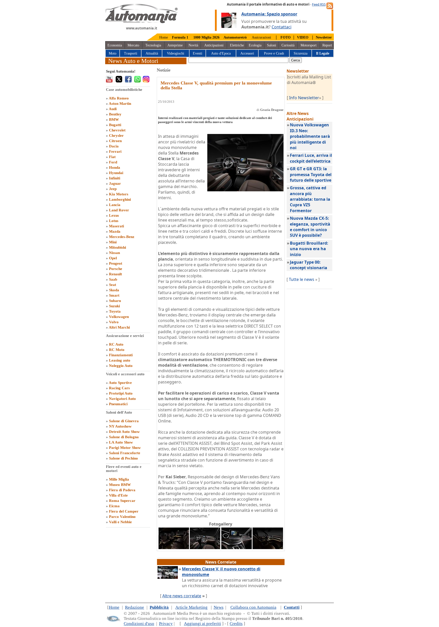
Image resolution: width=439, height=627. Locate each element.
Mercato (133, 45)
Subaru (115, 301)
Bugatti (115, 125)
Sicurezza (300, 53)
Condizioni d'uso (139, 623)
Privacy (166, 623)
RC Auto (116, 344)
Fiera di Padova (122, 490)
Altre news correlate (181, 596)
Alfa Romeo (119, 98)
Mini (113, 242)
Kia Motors (118, 194)
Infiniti (114, 178)
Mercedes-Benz (121, 237)
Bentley (115, 114)
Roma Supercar (122, 501)
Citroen (115, 141)
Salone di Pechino (123, 458)
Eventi (197, 53)
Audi (113, 109)
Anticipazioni (214, 45)
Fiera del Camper (123, 511)
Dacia (114, 146)
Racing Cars (119, 388)
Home (163, 37)
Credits (236, 623)
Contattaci (281, 27)
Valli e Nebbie (120, 522)
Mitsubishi (117, 247)
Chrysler (116, 135)
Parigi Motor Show (125, 448)
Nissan (114, 253)
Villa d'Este (118, 495)
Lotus (113, 221)
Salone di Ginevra (124, 421)
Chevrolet (117, 130)
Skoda (114, 290)
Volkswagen (119, 317)
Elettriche (237, 45)
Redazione (134, 607)
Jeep (113, 189)
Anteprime (175, 45)
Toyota (115, 311)
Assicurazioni (261, 37)
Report (327, 45)
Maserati (116, 226)
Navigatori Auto (122, 399)
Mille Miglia (119, 479)
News (219, 607)
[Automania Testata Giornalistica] (141, 22)
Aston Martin (120, 103)
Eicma (114, 506)
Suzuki (114, 306)
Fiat (112, 157)
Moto (112, 53)
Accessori (247, 53)
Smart (114, 295)
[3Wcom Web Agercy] (113, 620)
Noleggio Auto (121, 366)
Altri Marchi (119, 327)
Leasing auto (119, 360)
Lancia (114, 205)
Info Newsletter (304, 97)
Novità (193, 45)
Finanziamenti (121, 355)
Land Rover (119, 210)
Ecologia (255, 45)
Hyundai (116, 173)
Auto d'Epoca (221, 53)
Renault (115, 274)
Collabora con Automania (253, 607)
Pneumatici (118, 404)
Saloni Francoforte (124, 453)
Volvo (114, 322)
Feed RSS (319, 4)
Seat (112, 285)
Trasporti (130, 53)
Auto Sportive (120, 383)
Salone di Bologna (124, 437)
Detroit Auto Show (124, 432)
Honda (114, 167)
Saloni (271, 45)
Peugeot (115, 263)
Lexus (114, 215)
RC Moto (116, 350)
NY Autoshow (120, 426)
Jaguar (115, 183)
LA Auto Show (121, 442)
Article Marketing (191, 607)
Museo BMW (120, 485)
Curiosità (287, 45)
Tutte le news (301, 279)
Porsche (115, 269)
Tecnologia (153, 45)
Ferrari (115, 151)
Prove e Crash (274, 53)
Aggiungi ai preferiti (202, 623)
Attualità (152, 53)
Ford (113, 162)
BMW (114, 119)
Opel (113, 258)
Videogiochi (175, 53)
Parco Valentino (122, 517)
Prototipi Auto (121, 393)
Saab (113, 279)
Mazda (114, 231)
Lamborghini (120, 199)
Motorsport (309, 45)
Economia (114, 45)
